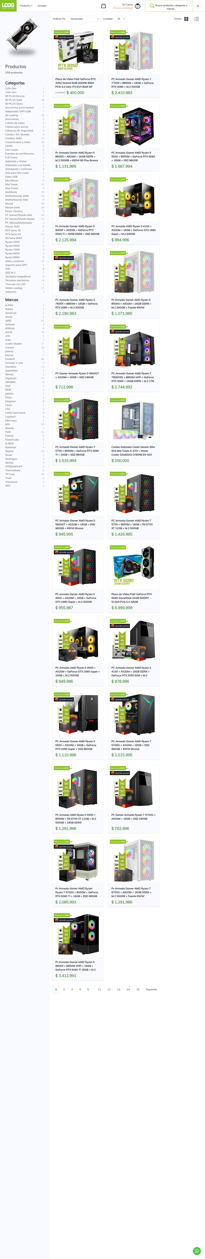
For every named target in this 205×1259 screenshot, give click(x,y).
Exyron (9, 355)
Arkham (10, 324)
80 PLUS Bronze (15, 96)
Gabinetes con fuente (18, 165)
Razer (8, 455)
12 (109, 989)
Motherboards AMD (17, 195)
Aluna (8, 316)
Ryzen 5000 (12, 245)
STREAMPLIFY (14, 466)
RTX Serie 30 (13, 230)
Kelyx (8, 397)
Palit (8, 431)
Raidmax (10, 447)
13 (118, 989)
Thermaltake (12, 470)
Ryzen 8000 (12, 253)
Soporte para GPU (16, 264)
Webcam (10, 291)
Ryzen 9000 (12, 257)
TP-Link (9, 474)
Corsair (9, 347)
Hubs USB (11, 176)
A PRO (9, 305)
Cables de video (15, 122)
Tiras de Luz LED (15, 284)
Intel (7, 385)
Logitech (10, 416)
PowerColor (12, 439)
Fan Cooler (11, 149)
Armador (42, 5)
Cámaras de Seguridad (19, 130)
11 (99, 989)
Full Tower (11, 157)
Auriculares (12, 119)
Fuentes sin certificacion (19, 153)
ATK (7, 336)
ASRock (10, 328)
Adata (9, 309)
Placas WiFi (12, 226)
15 (137, 989)
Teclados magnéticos (18, 276)
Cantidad (107, 18)
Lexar (8, 405)
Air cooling (11, 115)
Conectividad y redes (18, 142)
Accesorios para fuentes (19, 107)
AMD (8, 320)
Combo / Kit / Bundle (17, 134)
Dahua (9, 351)
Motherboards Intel (16, 199)
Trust (8, 478)
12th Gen (10, 88)
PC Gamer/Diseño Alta (18, 215)
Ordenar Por (59, 18)
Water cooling (13, 288)
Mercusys (11, 420)
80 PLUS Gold (13, 99)
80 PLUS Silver (14, 103)
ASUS (8, 332)
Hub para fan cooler (17, 172)
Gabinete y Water (16, 161)
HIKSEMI (10, 382)
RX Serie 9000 (13, 238)
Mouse (9, 203)
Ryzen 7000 (12, 249)
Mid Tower (11, 184)
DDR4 (8, 145)
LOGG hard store (15, 412)
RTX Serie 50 (13, 234)
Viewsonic (11, 481)
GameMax (11, 370)
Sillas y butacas (14, 261)
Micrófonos (11, 180)
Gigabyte (10, 378)
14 (128, 989)
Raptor (9, 451)
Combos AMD (13, 138)
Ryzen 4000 (12, 241)
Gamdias (10, 366)
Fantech (10, 359)
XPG (7, 485)
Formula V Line (14, 362)
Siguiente (151, 989)
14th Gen (10, 92)
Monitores (11, 192)
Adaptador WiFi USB (18, 111)
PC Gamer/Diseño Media (20, 218)
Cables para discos (16, 126)
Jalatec (9, 393)
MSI (7, 424)
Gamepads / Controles (18, 169)
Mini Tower (11, 188)
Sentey (9, 462)
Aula (8, 339)
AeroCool (10, 312)
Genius (9, 374)
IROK (8, 389)
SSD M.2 (10, 272)
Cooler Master (13, 343)
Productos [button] (25, 5)
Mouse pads (12, 207)
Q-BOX (9, 443)
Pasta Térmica (14, 211)
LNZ (7, 408)
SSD (7, 268)
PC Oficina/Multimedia (18, 222)
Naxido (9, 428)
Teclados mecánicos (17, 280)
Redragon (11, 458)
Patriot (9, 435)
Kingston (10, 401)
